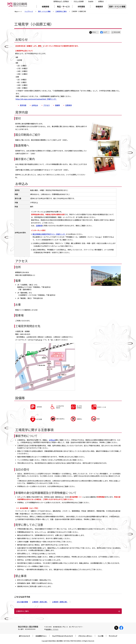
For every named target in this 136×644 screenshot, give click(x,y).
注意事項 (68, 105)
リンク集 (100, 636)
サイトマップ (113, 636)
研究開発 (81, 6)
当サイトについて (24, 636)
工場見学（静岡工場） (60, 602)
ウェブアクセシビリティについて (62, 636)
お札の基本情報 (22, 602)
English (90, 1)
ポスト (94, 32)
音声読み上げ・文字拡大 (61, 1)
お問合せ (101, 1)
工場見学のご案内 (61, 11)
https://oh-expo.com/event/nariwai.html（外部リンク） (36, 99)
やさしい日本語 (78, 1)
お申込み (35, 105)
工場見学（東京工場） (40, 602)
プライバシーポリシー (85, 636)
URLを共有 (116, 32)
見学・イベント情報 (117, 6)
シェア (105, 32)
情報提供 (99, 6)
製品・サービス (63, 6)
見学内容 (23, 105)
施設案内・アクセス (52, 629)
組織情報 (45, 6)
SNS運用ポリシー (41, 636)
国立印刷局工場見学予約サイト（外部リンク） (49, 234)
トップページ (29, 11)
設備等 (57, 105)
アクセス (46, 105)
